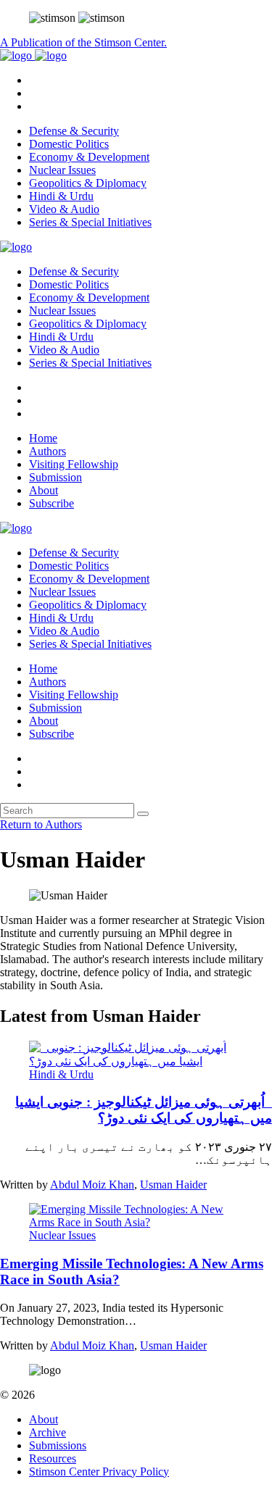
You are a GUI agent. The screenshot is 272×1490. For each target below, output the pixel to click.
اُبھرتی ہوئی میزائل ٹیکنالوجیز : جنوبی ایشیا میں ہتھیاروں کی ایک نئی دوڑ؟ (143, 1109)
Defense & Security (74, 131)
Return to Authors (41, 824)
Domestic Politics (69, 144)
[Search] (143, 814)
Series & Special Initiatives (90, 222)
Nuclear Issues (62, 170)
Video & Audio (64, 209)
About (43, 490)
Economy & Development (89, 157)
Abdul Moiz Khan (92, 1184)
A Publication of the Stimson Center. (83, 42)
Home (43, 438)
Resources (52, 1458)
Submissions (57, 1445)
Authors (47, 451)
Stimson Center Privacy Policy (99, 1471)
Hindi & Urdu (61, 196)
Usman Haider (173, 1184)
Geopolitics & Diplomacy (88, 183)
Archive (47, 1432)
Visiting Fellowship (73, 464)
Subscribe (51, 503)
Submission (55, 477)
